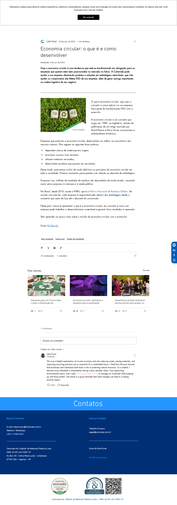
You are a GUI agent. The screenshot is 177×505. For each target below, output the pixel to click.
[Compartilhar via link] (61, 248)
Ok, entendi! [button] (88, 17)
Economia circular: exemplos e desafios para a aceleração (88, 302)
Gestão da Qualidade (75, 239)
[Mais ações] (134, 41)
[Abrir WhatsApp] (170, 498)
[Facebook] (174, 255)
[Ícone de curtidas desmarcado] (48, 385)
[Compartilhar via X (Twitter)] (48, 248)
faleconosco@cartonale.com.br (27, 427)
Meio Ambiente (47, 239)
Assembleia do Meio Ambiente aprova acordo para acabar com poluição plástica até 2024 (130, 302)
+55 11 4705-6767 (15, 434)
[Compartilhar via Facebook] (42, 248)
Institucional (60, 239)
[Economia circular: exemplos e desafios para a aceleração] (88, 285)
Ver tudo (146, 270)
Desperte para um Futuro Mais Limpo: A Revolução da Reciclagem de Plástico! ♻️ (46, 302)
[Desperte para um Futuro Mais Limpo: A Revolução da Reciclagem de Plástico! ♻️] (46, 285)
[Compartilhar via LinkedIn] (54, 248)
